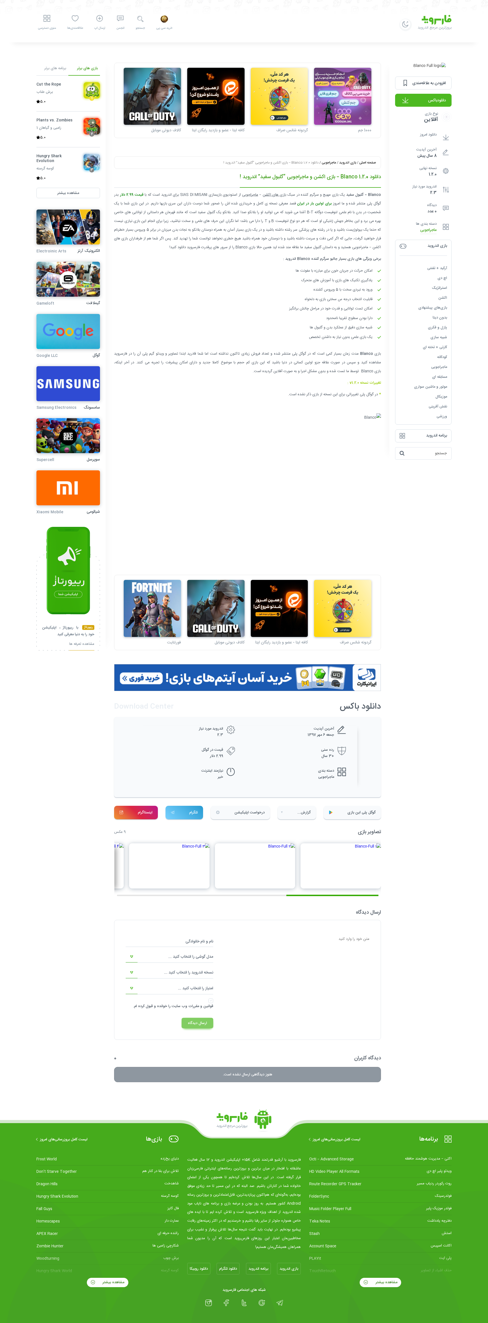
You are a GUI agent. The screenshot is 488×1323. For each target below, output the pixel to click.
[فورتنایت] (152, 608)
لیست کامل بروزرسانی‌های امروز (336, 1139)
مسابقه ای (439, 377)
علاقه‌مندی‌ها (75, 28)
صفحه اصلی (367, 162)
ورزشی (442, 416)
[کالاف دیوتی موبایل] (152, 96)
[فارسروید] (244, 1121)
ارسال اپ (99, 28)
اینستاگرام (145, 812)
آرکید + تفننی (437, 268)
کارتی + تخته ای (435, 347)
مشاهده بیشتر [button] (68, 193)
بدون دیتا (440, 318)
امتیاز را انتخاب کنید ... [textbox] (195, 988)
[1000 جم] (342, 96)
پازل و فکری (437, 327)
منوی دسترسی (47, 28)
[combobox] (169, 957)
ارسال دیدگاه (197, 1023)
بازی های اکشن (274, 195)
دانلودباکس (437, 100)
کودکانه (442, 357)
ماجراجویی (428, 230)
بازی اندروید (347, 162)
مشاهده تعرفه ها (81, 644)
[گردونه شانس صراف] (279, 96)
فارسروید (120, 354)
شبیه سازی (438, 337)
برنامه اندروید (258, 1269)
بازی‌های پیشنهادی (432, 308)
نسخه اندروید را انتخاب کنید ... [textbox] (188, 972)
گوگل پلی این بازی (361, 812)
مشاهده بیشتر (385, 1282)
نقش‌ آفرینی (438, 406)
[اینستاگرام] (208, 1303)
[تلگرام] (279, 1303)
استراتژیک (439, 288)
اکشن (442, 298)
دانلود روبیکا (199, 1269)
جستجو (140, 28)
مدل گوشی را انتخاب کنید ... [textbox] (190, 956)
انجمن (120, 28)
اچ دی (442, 278)
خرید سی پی (164, 28)
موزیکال (441, 397)
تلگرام (193, 812)
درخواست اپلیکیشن (249, 812)
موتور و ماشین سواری (430, 387)
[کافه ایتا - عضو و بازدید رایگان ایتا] (216, 96)
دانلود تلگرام (228, 1269)
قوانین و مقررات (200, 1006)
